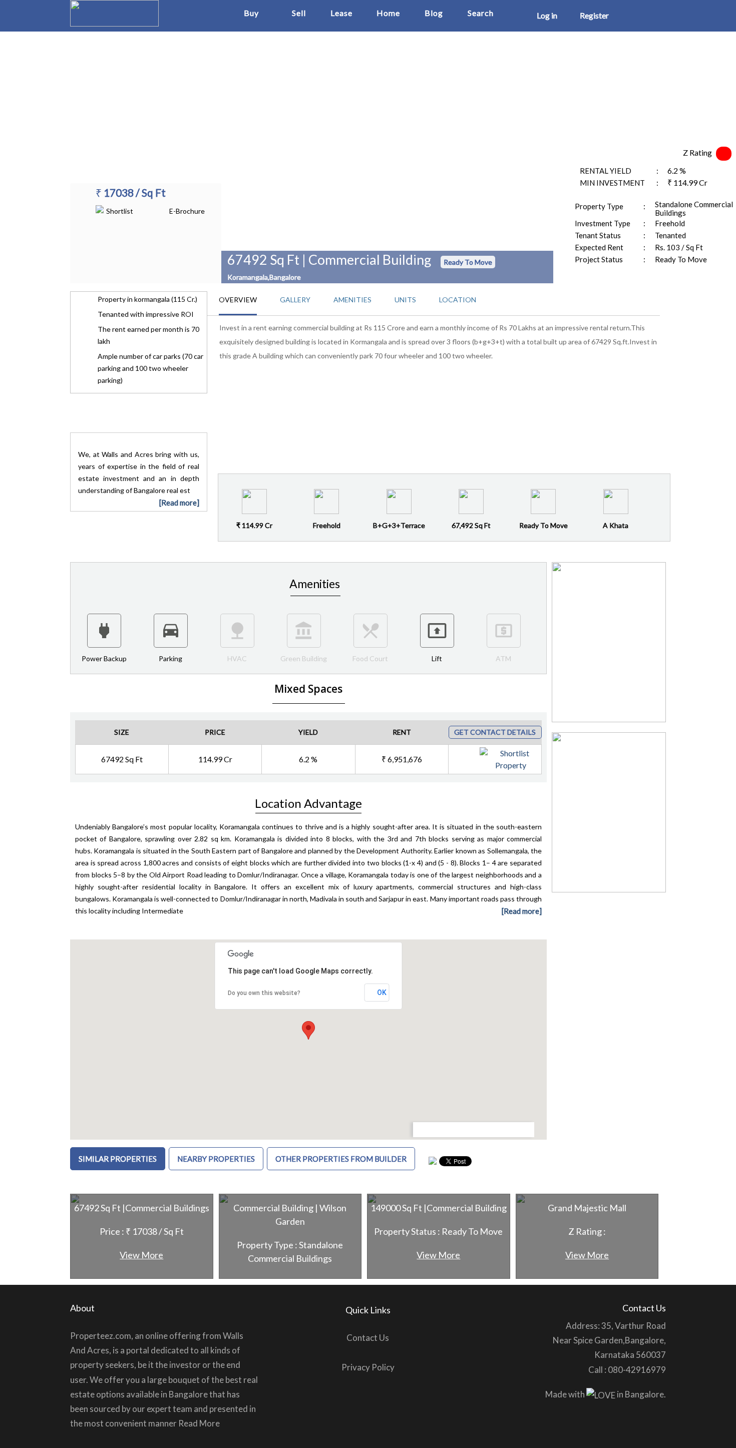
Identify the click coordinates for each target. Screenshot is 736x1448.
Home (388, 13)
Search (481, 13)
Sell (299, 13)
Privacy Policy (368, 1367)
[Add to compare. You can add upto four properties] (532, 754)
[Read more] (179, 502)
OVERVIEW (238, 299)
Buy (251, 13)
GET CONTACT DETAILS (495, 732)
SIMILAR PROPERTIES (118, 1158)
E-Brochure (187, 211)
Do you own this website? (264, 993)
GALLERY (295, 299)
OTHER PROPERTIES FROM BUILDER (341, 1158)
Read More (199, 1423)
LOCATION (457, 299)
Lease (341, 13)
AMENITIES (352, 299)
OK (382, 993)
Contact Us (367, 1337)
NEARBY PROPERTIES (216, 1158)
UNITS (405, 299)
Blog (434, 13)
